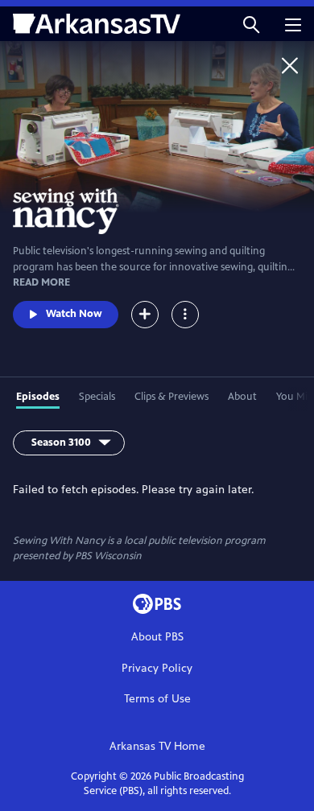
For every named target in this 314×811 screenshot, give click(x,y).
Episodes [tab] (38, 396)
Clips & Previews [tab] (171, 396)
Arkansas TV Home (157, 746)
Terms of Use (157, 699)
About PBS (157, 637)
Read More (41, 282)
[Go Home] (290, 65)
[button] (251, 23)
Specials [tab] (97, 396)
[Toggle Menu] (185, 314)
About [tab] (242, 396)
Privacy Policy (157, 668)
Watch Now (74, 313)
